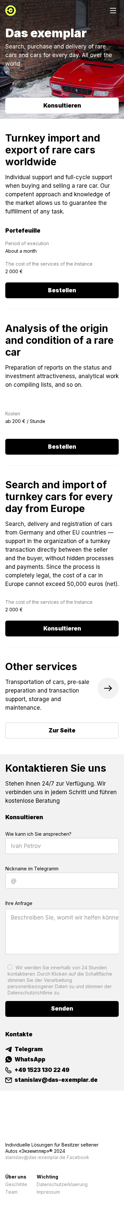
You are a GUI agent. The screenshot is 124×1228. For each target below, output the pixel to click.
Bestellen (62, 290)
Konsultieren (62, 105)
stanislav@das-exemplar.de (35, 1157)
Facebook (78, 1157)
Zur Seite (62, 730)
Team (11, 1192)
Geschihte (16, 1184)
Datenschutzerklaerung (62, 1184)
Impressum (48, 1192)
